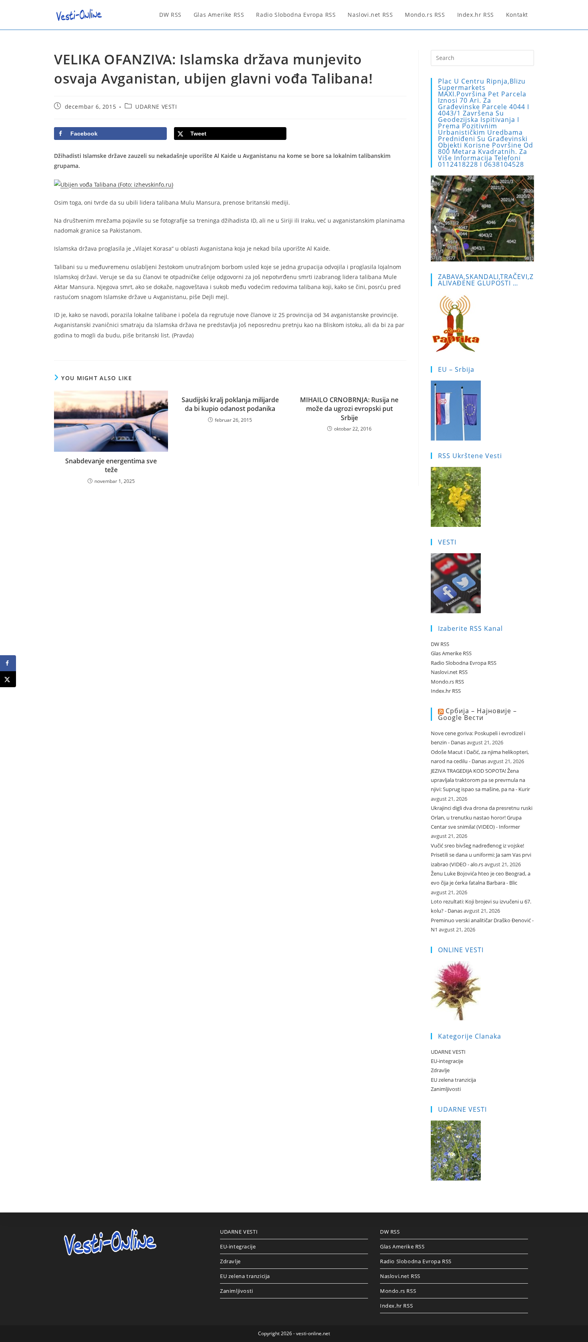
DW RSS (440, 644)
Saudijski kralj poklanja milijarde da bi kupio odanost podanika (230, 404)
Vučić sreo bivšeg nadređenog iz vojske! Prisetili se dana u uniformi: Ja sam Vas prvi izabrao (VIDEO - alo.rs (481, 855)
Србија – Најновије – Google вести (477, 714)
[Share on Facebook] (8, 663)
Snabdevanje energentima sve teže (111, 465)
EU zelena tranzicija (453, 1079)
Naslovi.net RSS (449, 672)
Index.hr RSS (446, 690)
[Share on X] (8, 679)
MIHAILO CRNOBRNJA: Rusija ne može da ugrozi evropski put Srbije (349, 408)
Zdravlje (440, 1070)
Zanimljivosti (446, 1089)
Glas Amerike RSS (451, 653)
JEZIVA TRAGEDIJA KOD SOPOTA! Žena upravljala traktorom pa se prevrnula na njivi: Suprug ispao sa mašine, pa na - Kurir (480, 780)
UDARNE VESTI (156, 106)
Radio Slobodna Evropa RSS (463, 662)
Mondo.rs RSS (447, 681)
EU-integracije (447, 1061)
